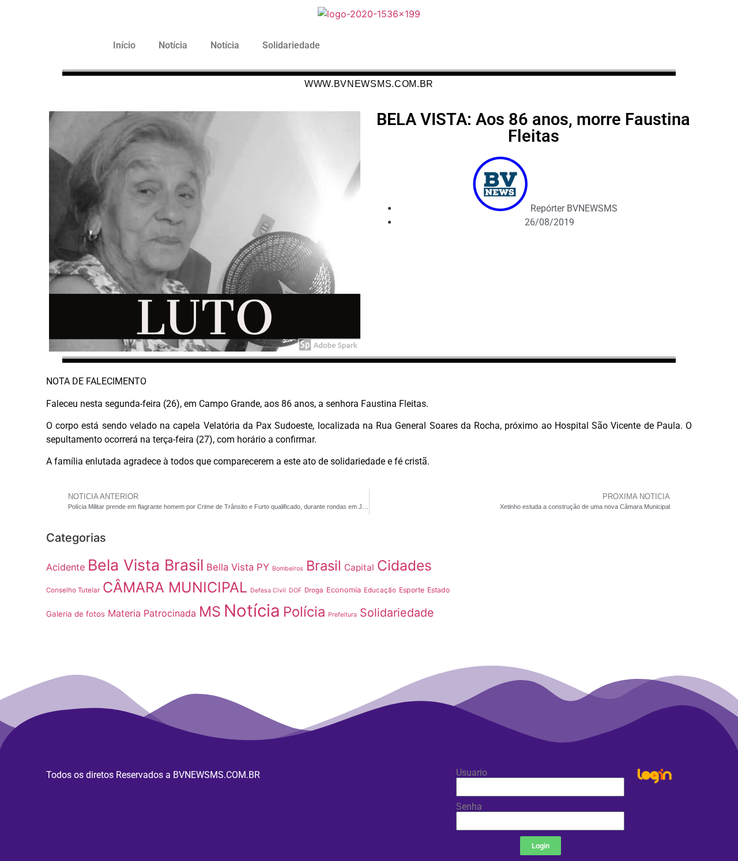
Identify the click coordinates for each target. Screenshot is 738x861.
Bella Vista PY (237, 567)
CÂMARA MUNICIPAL (175, 587)
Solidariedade (291, 45)
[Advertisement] (579, 607)
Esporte (411, 590)
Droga (313, 590)
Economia (343, 590)
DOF (295, 590)
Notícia (173, 45)
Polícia (304, 611)
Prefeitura (342, 614)
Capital (359, 567)
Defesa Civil (268, 590)
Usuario (471, 772)
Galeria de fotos (75, 613)
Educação (380, 590)
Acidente (65, 567)
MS (210, 611)
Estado (438, 590)
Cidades (404, 565)
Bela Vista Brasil (146, 565)
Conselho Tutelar (73, 590)
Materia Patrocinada (152, 613)
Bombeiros (287, 568)
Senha (469, 806)
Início (124, 45)
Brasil (323, 565)
